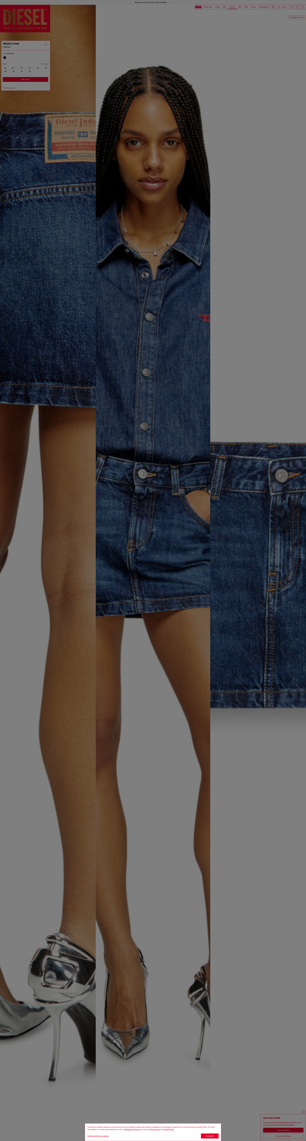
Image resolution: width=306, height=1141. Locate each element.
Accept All (210, 1136)
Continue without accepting (97, 1136)
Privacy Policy (155, 1129)
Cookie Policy (169, 1129)
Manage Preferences (133, 1129)
